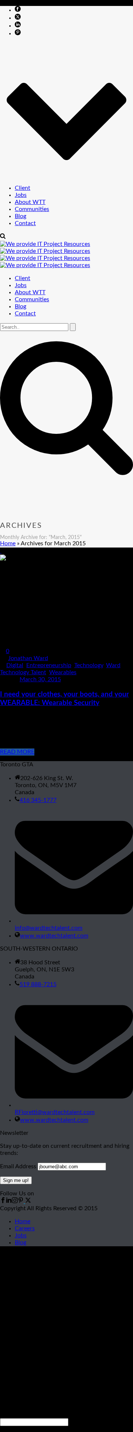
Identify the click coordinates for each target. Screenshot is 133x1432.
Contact (25, 223)
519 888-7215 (38, 984)
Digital (14, 665)
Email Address (18, 1166)
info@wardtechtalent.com (48, 928)
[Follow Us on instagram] (15, 1201)
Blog (20, 216)
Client (22, 188)
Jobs (21, 195)
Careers (25, 1228)
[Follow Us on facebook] (3, 1201)
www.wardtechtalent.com (54, 936)
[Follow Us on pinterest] (21, 1201)
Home (8, 543)
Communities (32, 209)
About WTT (30, 202)
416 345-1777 (38, 800)
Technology (88, 665)
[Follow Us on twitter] (27, 1201)
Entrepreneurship (48, 665)
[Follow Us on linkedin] (9, 1201)
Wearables (62, 672)
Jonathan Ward (28, 658)
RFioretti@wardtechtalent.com (55, 1112)
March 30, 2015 (40, 679)
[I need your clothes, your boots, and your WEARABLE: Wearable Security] (0, 551)
